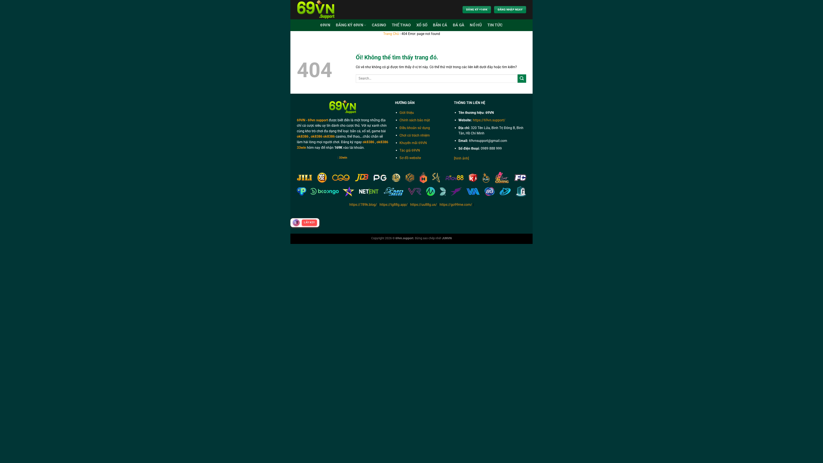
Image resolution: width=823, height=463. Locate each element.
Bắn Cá (440, 25)
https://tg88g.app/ (394, 205)
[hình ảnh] (461, 158)
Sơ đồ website (410, 158)
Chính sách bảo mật (414, 120)
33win (301, 148)
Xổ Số (422, 25)
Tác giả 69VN (409, 150)
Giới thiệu (406, 113)
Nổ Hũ (476, 25)
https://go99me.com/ (456, 205)
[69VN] (318, 9)
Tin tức (495, 25)
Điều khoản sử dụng (414, 128)
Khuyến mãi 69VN (413, 143)
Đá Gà (458, 25)
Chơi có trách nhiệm (414, 135)
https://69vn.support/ (489, 120)
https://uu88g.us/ (423, 205)
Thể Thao (401, 25)
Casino (379, 25)
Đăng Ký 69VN (349, 25)
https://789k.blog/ (363, 205)
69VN (325, 25)
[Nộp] (522, 78)
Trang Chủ (391, 34)
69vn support (318, 120)
